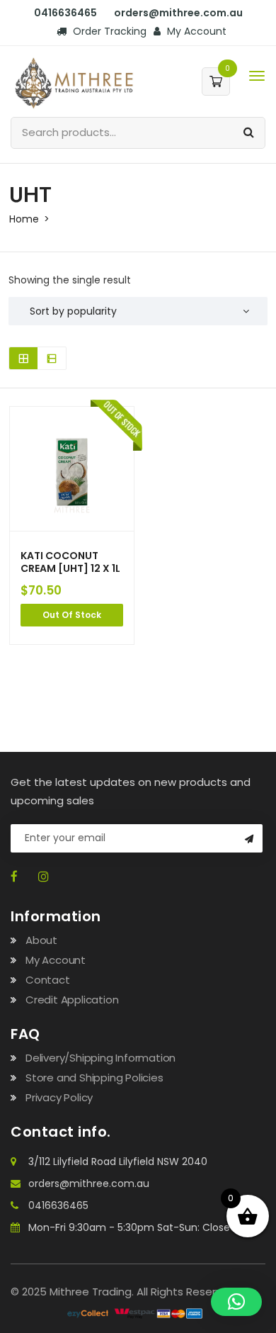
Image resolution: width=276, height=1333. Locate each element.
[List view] (52, 358)
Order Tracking (108, 31)
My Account (195, 31)
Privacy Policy (59, 1097)
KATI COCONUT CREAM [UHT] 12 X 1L (70, 562)
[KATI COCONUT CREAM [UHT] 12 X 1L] (72, 469)
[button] (236, 1302)
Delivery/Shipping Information (100, 1057)
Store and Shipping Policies (94, 1077)
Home (24, 219)
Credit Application (71, 999)
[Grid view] (23, 358)
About (41, 940)
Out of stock (71, 615)
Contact (47, 979)
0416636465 (58, 1205)
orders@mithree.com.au (88, 1183)
